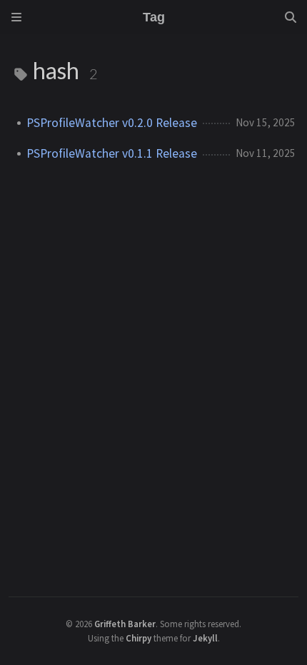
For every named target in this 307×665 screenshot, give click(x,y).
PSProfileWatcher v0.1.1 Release (111, 153)
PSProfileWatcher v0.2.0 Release (111, 123)
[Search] (290, 17)
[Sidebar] (16, 17)
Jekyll (205, 638)
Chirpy (138, 638)
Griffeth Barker (125, 623)
